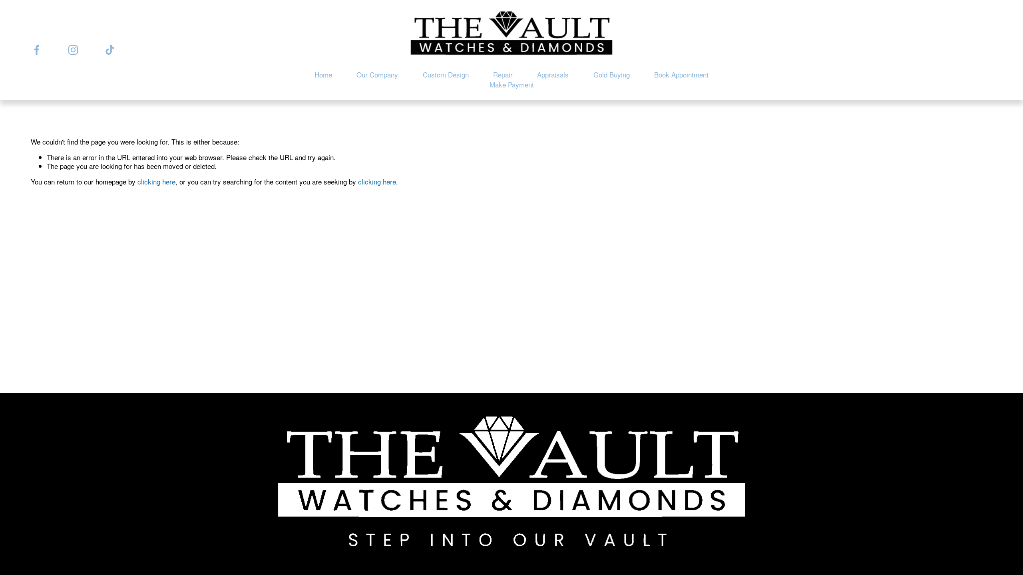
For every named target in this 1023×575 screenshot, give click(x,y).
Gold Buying (611, 74)
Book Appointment (681, 74)
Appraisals (553, 74)
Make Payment (512, 84)
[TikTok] (110, 50)
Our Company (377, 74)
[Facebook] (37, 50)
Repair (503, 74)
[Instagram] (73, 50)
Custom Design (446, 74)
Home (323, 74)
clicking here (156, 181)
